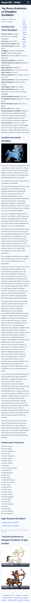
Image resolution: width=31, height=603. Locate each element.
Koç (23, 20)
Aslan (24, 30)
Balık (24, 46)
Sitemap (10, 600)
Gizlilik (20, 600)
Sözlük (25, 598)
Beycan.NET (6, 2)
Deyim (25, 595)
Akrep (24, 37)
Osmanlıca (17, 598)
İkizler (24, 25)
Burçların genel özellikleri (10, 526)
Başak (24, 32)
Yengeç (24, 27)
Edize (4, 600)
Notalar (4, 598)
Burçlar (17, 2)
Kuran (11, 598)
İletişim (26, 600)
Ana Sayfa (5, 595)
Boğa (24, 22)
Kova (24, 44)
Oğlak (24, 42)
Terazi (24, 34)
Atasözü (19, 595)
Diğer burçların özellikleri (10, 522)
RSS (15, 600)
